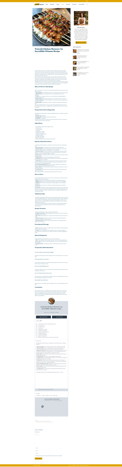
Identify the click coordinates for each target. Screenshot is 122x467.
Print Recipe (44, 316)
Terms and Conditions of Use (84, 465)
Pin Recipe (60, 316)
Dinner (57, 4)
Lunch (63, 4)
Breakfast (52, 4)
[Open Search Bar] (87, 4)
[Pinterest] (87, 1)
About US (68, 4)
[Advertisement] (51, 62)
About (70, 465)
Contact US (74, 4)
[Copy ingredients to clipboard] (41, 320)
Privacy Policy (81, 4)
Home (47, 4)
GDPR (78, 465)
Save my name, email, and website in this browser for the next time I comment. (49, 455)
